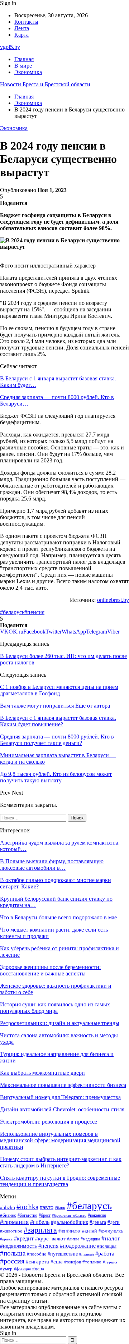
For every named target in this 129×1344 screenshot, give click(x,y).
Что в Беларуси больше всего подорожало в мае (58, 917)
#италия (73, 1231)
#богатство (27, 1215)
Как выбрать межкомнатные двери (42, 1073)
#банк (60, 1207)
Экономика (28, 72)
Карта (21, 35)
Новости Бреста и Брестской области (45, 84)
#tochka (27, 1207)
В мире (23, 66)
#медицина (90, 1239)
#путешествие (63, 1254)
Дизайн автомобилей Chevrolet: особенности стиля (62, 1109)
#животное (11, 1231)
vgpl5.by (10, 47)
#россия (12, 1261)
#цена (38, 1268)
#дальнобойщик (69, 1222)
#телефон (72, 1262)
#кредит (24, 1238)
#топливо (91, 1262)
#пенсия (34, 612)
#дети (114, 1222)
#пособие (36, 1254)
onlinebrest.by (113, 600)
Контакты (26, 22)
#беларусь (12, 612)
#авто (46, 1207)
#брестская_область (69, 1215)
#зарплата (40, 1230)
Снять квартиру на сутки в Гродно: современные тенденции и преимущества (60, 1181)
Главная (24, 59)
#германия (14, 1221)
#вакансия (97, 1215)
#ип (61, 1231)
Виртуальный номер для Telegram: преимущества (60, 1097)
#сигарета (37, 1262)
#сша (57, 1262)
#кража (6, 1239)
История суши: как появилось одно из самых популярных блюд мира (55, 1007)
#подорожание (78, 1245)
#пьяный (86, 1254)
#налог (110, 1238)
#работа (104, 1254)
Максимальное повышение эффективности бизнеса (63, 1085)
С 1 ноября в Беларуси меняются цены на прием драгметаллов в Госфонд (59, 690)
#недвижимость (18, 1246)
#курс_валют (50, 1238)
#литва (73, 1239)
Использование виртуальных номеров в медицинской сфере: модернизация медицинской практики (60, 1140)
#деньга (98, 1222)
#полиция (106, 1246)
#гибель (39, 1222)
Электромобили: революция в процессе (48, 1122)
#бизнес (8, 1215)
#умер (6, 1268)
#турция (110, 1262)
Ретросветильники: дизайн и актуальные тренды (59, 1023)
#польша (12, 1253)
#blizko (7, 1207)
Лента (21, 28)
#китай (89, 1231)
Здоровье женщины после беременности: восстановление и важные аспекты (50, 970)
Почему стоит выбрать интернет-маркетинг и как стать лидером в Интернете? (60, 1162)
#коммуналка (111, 1231)
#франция (22, 1269)
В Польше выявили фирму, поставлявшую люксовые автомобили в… (52, 864)
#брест (45, 1215)
